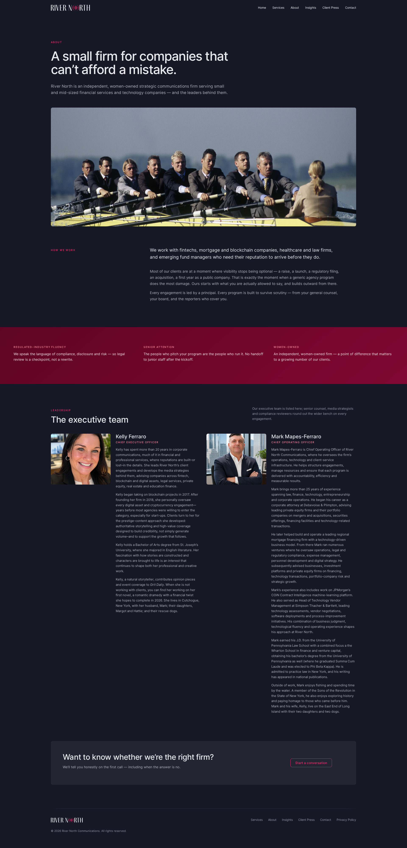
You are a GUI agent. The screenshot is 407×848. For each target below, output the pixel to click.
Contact (350, 7)
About (295, 7)
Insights (310, 7)
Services (278, 7)
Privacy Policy (346, 819)
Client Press (330, 7)
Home (262, 7)
